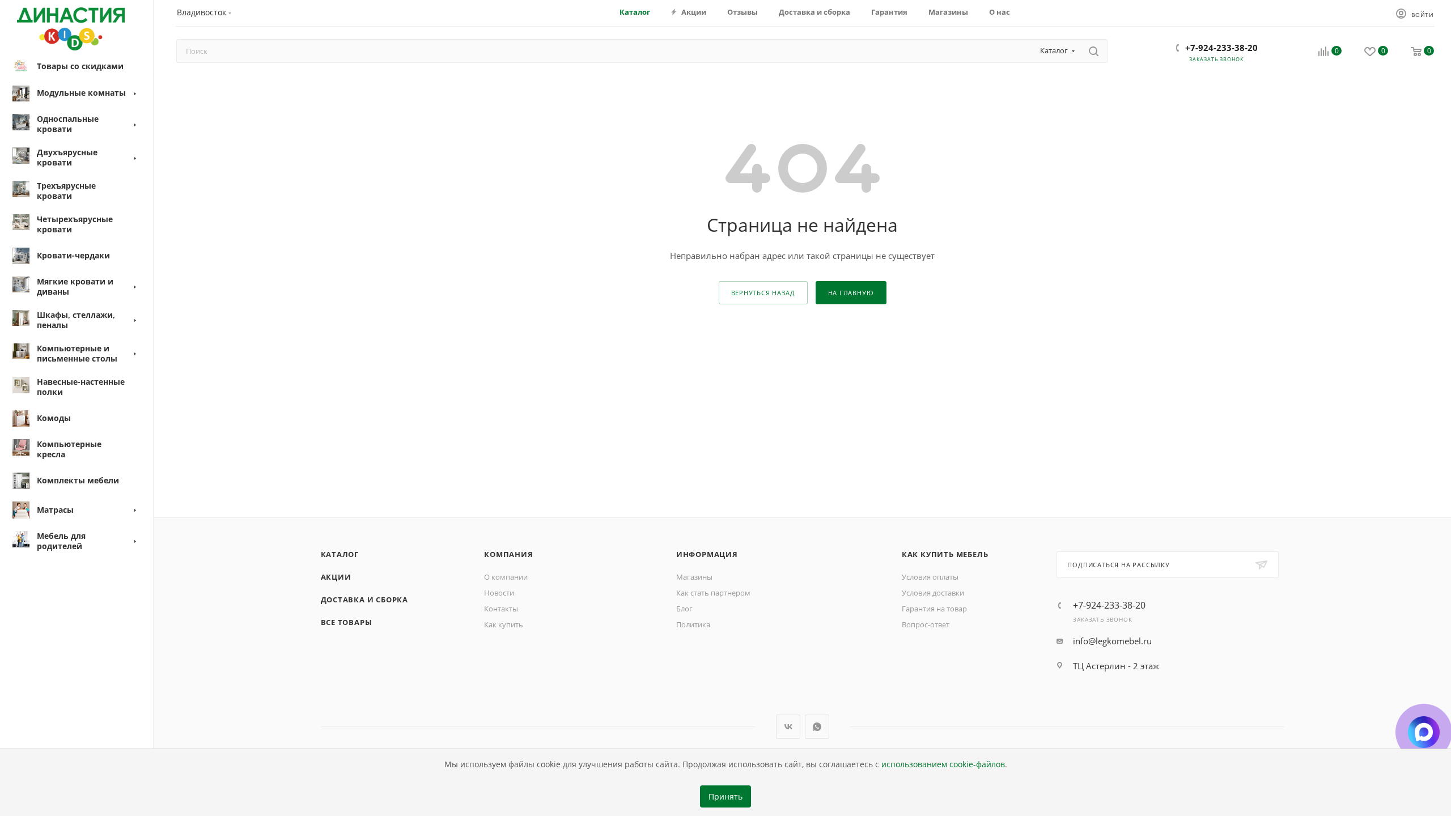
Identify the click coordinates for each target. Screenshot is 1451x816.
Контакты (501, 609)
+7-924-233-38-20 (1221, 47)
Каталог (340, 554)
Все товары (346, 622)
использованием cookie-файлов (943, 764)
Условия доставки (933, 593)
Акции (336, 577)
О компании (506, 577)
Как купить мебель (945, 554)
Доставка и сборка (365, 599)
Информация (707, 554)
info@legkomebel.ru (1112, 641)
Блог (684, 609)
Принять (725, 797)
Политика (693, 624)
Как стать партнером (713, 593)
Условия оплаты (930, 577)
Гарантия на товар (934, 609)
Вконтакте (788, 727)
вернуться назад (763, 292)
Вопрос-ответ (925, 624)
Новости (499, 593)
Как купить (503, 624)
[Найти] (1094, 51)
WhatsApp (817, 727)
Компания (508, 554)
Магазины (694, 577)
